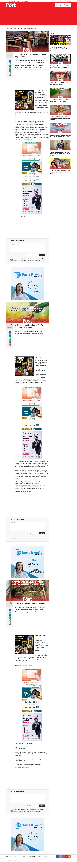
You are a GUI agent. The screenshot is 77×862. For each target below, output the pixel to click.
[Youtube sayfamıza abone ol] (66, 856)
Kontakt (43, 5)
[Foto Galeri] (70, 1)
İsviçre (49, 5)
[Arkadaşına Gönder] (10, 70)
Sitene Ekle (26, 1)
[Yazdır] (10, 72)
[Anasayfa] (7, 1)
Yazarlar (31, 5)
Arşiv (22, 1)
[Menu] (57, 5)
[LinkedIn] (10, 66)
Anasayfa (25, 856)
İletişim (33, 856)
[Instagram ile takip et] (63, 856)
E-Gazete (37, 5)
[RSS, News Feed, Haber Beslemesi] (69, 856)
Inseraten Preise (22, 5)
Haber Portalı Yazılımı (12, 860)
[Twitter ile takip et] (60, 856)
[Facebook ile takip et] (57, 856)
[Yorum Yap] (10, 75)
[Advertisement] (38, 16)
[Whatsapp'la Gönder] (10, 68)
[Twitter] (10, 63)
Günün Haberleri (17, 1)
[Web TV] (67, 1)
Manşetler (11, 1)
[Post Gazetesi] (11, 5)
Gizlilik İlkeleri (39, 856)
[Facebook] (10, 61)
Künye (30, 856)
